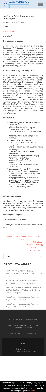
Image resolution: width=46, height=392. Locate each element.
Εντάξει (32, 391)
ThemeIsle (32, 351)
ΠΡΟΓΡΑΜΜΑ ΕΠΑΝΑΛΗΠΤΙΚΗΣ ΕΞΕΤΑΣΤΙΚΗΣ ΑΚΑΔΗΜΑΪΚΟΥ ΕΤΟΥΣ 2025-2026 (24, 273)
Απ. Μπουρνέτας (9, 31)
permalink (7, 227)
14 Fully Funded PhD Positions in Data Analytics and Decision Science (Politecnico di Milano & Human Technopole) (24, 290)
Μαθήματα (26, 225)
